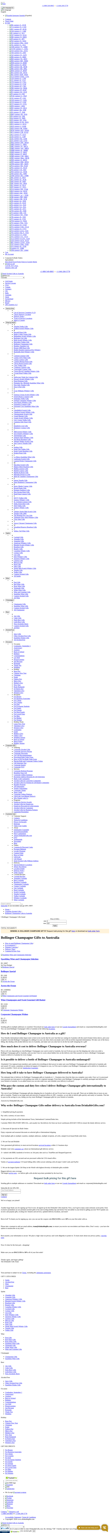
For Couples (18, 702)
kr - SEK (23, 201)
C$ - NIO (22, 170)
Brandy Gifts (18, 549)
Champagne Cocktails (21, 884)
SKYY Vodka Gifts (20, 498)
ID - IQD (24, 114)
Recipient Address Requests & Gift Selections (29, 777)
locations (52, 1029)
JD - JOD (22, 120)
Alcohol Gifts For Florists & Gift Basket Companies (31, 783)
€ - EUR (23, 25)
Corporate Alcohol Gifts (22, 749)
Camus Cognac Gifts (21, 360)
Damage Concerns (11, 947)
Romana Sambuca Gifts (22, 490)
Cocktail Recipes (19, 876)
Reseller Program (19, 784)
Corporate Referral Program (23, 771)
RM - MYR (24, 162)
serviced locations (45, 1145)
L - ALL (23, 45)
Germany (8, 289)
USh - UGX (24, 227)
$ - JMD (22, 118)
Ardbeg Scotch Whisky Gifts (23, 328)
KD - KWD (24, 130)
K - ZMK (20, 248)
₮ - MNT (23, 152)
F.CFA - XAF (25, 239)
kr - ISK (22, 116)
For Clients (17, 700)
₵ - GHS (23, 100)
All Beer (17, 628)
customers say (19, 1149)
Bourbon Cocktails (20, 882)
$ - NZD (23, 41)
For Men (17, 716)
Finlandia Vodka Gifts (21, 399)
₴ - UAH (23, 225)
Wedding (17, 667)
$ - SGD (23, 203)
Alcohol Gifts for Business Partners (26, 810)
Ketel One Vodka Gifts (21, 449)
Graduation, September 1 (22, 646)
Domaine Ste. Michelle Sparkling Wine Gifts (29, 383)
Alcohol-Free (10, 630)
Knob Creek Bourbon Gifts (23, 451)
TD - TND (24, 215)
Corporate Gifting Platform (23, 794)
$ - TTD (23, 219)
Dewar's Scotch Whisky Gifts (24, 379)
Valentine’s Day (19, 726)
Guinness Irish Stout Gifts (22, 422)
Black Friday (18, 741)
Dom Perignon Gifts (21, 381)
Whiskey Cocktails (20, 898)
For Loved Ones (19, 714)
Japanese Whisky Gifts (21, 559)
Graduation (17, 730)
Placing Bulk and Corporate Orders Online (28, 761)
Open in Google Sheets (29, 262)
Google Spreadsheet (69, 1027)
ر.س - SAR (24, 195)
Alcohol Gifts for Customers (23, 808)
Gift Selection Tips (20, 763)
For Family (17, 708)
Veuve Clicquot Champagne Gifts (25, 523)
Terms (24, 1273)
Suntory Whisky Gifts (21, 508)
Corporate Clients (20, 790)
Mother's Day (18, 683)
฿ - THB (23, 211)
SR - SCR (23, 199)
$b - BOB (23, 67)
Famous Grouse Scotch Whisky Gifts (26, 395)
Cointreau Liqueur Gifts (22, 367)
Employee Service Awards (23, 802)
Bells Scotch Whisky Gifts (23, 340)
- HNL (22, 106)
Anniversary (18, 648)
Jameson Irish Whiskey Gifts (23, 437)
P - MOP (23, 154)
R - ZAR (23, 246)
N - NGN (23, 168)
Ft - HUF (23, 108)
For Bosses (17, 697)
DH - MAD (24, 142)
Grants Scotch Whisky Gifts (23, 418)
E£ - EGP (23, 92)
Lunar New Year (19, 724)
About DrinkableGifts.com (23, 835)
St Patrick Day (19, 689)
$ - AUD (23, 35)
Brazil (7, 303)
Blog (15, 843)
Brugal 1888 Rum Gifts (22, 348)
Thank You (17, 665)
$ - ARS (23, 53)
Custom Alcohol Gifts (21, 574)
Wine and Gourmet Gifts (22, 592)
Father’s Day (18, 735)
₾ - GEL (23, 98)
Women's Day (18, 693)
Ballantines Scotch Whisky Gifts (25, 336)
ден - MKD (24, 148)
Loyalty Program (19, 851)
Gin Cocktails (18, 888)
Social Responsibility (21, 832)
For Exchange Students (22, 706)
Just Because (18, 661)
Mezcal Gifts (18, 562)
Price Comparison (20, 834)
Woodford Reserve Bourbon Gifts (25, 527)
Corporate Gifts (10, 745)
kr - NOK (23, 172)
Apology (17, 650)
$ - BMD (23, 63)
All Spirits (17, 576)
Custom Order (18, 853)
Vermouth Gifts (19, 588)
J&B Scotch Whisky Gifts (22, 432)
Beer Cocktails (19, 880)
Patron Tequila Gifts (20, 480)
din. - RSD (24, 193)
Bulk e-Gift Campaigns (22, 779)
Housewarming (19, 660)
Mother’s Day (18, 734)
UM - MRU (24, 156)
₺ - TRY (23, 217)
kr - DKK (23, 88)
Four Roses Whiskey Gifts (23, 402)
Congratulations (19, 656)
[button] (5, 1530)
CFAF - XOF (25, 242)
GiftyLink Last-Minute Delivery (25, 796)
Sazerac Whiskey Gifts (21, 500)
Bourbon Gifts (19, 547)
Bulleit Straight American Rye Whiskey (27, 350)
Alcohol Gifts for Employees (23, 804)
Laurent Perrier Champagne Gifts (25, 461)
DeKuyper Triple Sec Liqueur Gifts (26, 377)
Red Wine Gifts (19, 584)
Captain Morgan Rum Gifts (23, 362)
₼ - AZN (23, 55)
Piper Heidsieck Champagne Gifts (25, 482)
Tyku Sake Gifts (19, 519)
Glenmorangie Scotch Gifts (23, 414)
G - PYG (23, 187)
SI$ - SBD (23, 197)
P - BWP (23, 71)
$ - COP (23, 84)
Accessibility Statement (13, 1517)
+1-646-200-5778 (62, 5)
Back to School (19, 652)
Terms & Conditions (21, 820)
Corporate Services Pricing (23, 751)
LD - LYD (23, 141)
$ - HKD (23, 37)
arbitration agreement (43, 1273)
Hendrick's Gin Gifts (21, 426)
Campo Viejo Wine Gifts (22, 358)
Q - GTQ (23, 104)
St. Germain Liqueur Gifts (22, 502)
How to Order (18, 855)
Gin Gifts (17, 555)
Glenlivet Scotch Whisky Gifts (24, 412)
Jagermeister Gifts (20, 436)
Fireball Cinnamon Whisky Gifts (25, 400)
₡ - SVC (23, 209)
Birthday (17, 654)
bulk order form (94, 931)
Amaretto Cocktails (20, 878)
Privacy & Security (20, 822)
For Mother (17, 718)
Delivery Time (10, 949)
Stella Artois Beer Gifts (21, 504)
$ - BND (23, 65)
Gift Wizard (18, 859)
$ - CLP (23, 80)
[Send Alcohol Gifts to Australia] (12, 274)
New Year (17, 685)
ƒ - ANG (25, 49)
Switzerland (9, 299)
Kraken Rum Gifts (20, 453)
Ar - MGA (24, 146)
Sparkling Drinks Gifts (21, 638)
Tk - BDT (23, 59)
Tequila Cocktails (20, 894)
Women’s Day (18, 728)
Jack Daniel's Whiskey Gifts (23, 434)
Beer (7, 612)
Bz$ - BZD (24, 75)
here (73, 931)
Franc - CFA (24, 76)
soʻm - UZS (24, 231)
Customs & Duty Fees (12, 951)
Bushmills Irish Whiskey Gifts (24, 352)
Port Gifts (17, 582)
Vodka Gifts (18, 572)
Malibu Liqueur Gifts (21, 469)
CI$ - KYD (24, 132)
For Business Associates (22, 698)
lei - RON (23, 191)
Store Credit (18, 792)
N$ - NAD (24, 166)
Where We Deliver (20, 867)
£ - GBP (23, 31)
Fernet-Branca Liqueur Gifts (23, 397)
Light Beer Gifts (19, 622)
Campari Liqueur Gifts (21, 356)
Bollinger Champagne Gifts (23, 344)
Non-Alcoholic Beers (21, 624)
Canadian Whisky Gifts (22, 551)
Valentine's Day (19, 691)
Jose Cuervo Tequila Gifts (22, 443)
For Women (18, 720)
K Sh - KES (24, 122)
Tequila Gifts (18, 570)
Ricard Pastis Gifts (20, 488)
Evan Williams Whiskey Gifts (24, 391)
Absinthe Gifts (19, 539)
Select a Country (19, 320)
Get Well (17, 658)
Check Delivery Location (22, 314)
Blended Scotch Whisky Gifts (24, 545)
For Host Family (19, 712)
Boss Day (17, 671)
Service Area (10, 308)
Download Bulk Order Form (23, 757)
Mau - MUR (24, 158)
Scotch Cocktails (19, 892)
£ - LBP (23, 137)
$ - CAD (23, 27)
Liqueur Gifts (18, 560)
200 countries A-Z (11, 305)
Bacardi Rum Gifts (20, 332)
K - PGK (23, 179)
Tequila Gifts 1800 (20, 513)
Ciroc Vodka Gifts (20, 365)
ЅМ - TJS (22, 213)
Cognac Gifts (18, 553)
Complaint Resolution (21, 812)
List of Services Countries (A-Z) (25, 312)
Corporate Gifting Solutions (23, 775)
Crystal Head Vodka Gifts (22, 373)
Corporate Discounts (21, 753)
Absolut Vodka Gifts (21, 326)
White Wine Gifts (20, 590)
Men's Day (17, 681)
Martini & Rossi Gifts (21, 473)
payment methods (14, 1162)
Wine (7, 578)
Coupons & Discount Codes (23, 847)
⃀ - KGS (23, 124)
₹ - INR (22, 112)
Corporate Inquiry (20, 765)
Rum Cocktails (19, 890)
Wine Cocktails (19, 900)
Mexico (7, 301)
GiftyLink (17, 857)
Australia (8, 295)
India (7, 293)
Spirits (8, 533)
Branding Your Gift (20, 773)
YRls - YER (24, 244)
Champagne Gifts (20, 604)
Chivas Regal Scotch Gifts (23, 363)
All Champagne (19, 610)
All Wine (17, 598)
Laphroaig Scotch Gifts (22, 459)
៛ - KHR (23, 126)
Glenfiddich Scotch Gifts (22, 410)
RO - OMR (24, 176)
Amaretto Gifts (19, 541)
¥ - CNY (23, 82)
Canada (7, 287)
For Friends (18, 710)
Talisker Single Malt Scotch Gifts (25, 511)
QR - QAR (24, 189)
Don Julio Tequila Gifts (22, 385)
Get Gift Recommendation (23, 755)
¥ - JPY (22, 39)
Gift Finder (9, 281)
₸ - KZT (23, 135)
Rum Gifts (17, 564)
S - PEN (23, 178)
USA (7, 285)
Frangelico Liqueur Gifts (22, 404)
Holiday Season (19, 743)
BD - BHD (24, 61)
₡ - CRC (23, 86)
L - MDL (23, 144)
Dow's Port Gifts (19, 387)
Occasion (9, 642)
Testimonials (18, 839)
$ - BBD (23, 57)
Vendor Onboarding (20, 788)
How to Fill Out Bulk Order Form (25, 759)
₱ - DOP (23, 90)
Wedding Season (19, 737)
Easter (16, 677)
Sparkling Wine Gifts (21, 594)
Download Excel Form (13, 262)
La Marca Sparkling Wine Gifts (24, 457)
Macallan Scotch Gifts (21, 465)
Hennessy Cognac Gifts (22, 428)
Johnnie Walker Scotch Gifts (23, 441)
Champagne (9, 600)
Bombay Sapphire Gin (21, 346)
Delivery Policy (19, 316)
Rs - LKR (23, 139)
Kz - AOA (24, 51)
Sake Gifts (17, 566)
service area (13, 1173)
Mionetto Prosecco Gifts (22, 474)
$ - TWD (23, 221)
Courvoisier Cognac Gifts (22, 369)
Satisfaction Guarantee (21, 830)
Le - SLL (22, 207)
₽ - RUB (23, 29)
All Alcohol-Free (19, 640)
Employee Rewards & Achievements (26, 806)
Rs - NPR (23, 174)
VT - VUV (24, 237)
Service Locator (10, 283)
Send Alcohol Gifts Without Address (26, 861)
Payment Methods (20, 849)
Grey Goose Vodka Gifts (22, 420)
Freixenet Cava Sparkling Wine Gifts (26, 406)
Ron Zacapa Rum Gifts (22, 492)
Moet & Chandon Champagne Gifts (26, 476)
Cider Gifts (17, 618)
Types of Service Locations (23, 318)
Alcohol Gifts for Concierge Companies (27, 781)
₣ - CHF (23, 78)
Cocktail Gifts (18, 537)
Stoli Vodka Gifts (19, 506)
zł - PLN (22, 185)
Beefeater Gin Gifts (20, 338)
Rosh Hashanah (19, 687)
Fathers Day (18, 679)
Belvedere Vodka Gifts (21, 342)
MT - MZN (24, 164)
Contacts (17, 818)
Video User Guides (20, 826)
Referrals (17, 824)
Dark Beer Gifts (19, 620)
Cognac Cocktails (20, 886)
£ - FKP (24, 96)
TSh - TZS (24, 223)
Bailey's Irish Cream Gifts (22, 334)
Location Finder (19, 869)
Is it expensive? (10, 945)
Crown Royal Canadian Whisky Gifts (26, 371)
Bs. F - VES (24, 233)
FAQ (15, 837)
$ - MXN (23, 160)
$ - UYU (23, 229)
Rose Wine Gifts (19, 586)
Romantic (17, 663)
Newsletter (17, 841)
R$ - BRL (23, 69)
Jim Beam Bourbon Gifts (22, 439)
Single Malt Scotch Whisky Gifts (25, 568)
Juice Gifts (17, 634)
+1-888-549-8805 (48, 5)
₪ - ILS (21, 33)
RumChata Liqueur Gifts (22, 494)
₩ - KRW (23, 128)
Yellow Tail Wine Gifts (21, 531)
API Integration (19, 786)
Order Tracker (18, 872)
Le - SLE (22, 205)
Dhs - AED (24, 43)
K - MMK (24, 150)
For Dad (16, 704)
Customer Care (10, 814)
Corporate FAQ (19, 767)
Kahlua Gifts (18, 447)
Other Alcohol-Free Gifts (22, 636)
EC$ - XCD (24, 241)
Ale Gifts (17, 616)
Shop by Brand (10, 322)
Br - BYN (23, 73)
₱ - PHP (23, 181)
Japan (7, 297)
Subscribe (4, 906)
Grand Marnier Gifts (21, 416)
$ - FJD (22, 94)
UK (6, 291)
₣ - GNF (23, 102)
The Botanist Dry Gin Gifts (23, 515)
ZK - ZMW (24, 250)
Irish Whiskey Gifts (20, 557)
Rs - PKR (23, 183)
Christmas (17, 675)
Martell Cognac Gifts (21, 471)
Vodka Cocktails (19, 896)
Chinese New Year (20, 673)
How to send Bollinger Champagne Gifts (19, 943)
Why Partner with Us (21, 798)
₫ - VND (23, 235)
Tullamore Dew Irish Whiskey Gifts (26, 517)
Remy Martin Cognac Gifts (23, 486)
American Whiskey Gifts (22, 543)
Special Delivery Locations (23, 865)
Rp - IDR (22, 110)
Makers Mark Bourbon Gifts (23, 467)
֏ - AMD (24, 47)
